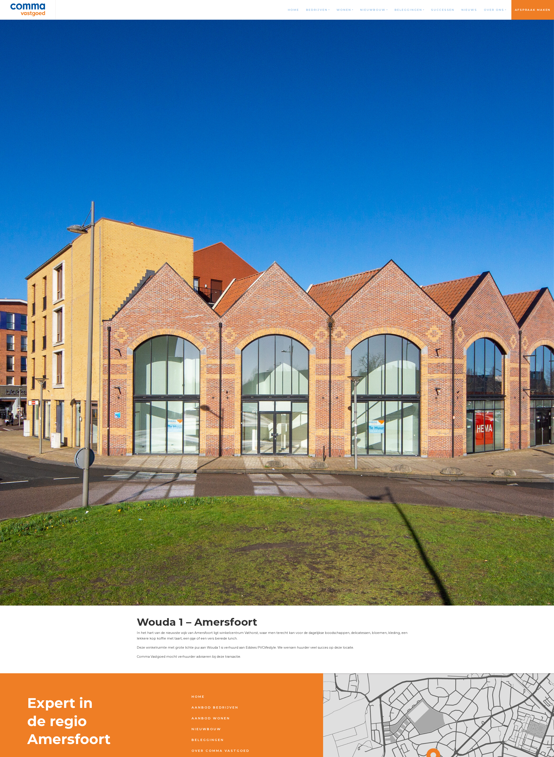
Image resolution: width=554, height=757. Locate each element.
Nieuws (469, 9)
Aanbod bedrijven (215, 707)
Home (293, 9)
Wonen (344, 9)
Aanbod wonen (211, 718)
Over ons (494, 9)
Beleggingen (408, 9)
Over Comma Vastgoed (221, 751)
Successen (442, 9)
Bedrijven (317, 9)
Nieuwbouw (373, 9)
